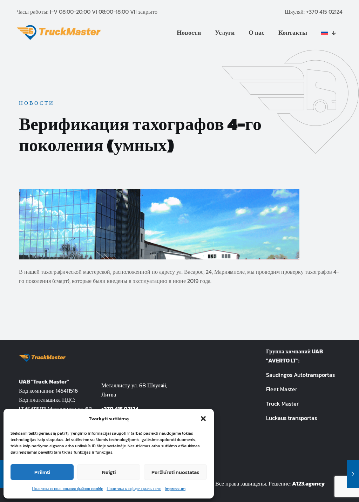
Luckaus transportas (291, 418)
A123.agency (308, 483)
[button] (203, 418)
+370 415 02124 (324, 11)
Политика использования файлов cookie (67, 489)
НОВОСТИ (36, 103)
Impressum (175, 489)
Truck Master (282, 403)
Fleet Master (281, 389)
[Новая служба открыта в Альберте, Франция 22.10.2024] (353, 474)
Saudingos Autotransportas (300, 375)
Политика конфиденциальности (134, 489)
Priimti (42, 472)
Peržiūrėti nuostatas (175, 472)
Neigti (109, 472)
